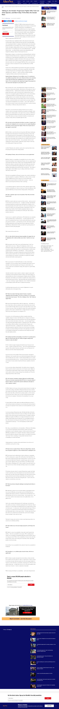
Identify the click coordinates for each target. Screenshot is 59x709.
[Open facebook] (52, 1)
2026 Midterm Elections (42, 2)
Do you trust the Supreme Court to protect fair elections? (27, 609)
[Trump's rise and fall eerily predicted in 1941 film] (43, 233)
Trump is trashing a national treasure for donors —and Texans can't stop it (51, 196)
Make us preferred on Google (21, 21)
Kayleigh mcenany (45, 246)
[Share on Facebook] (5, 21)
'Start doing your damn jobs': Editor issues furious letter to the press (51, 202)
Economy (35, 1)
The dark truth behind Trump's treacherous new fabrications (51, 226)
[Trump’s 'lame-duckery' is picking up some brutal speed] (54, 169)
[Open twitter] (53, 1)
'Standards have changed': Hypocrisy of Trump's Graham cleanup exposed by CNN (46, 153)
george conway (43, 245)
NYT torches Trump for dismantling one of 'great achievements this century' (51, 190)
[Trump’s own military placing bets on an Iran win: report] (54, 159)
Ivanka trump (46, 251)
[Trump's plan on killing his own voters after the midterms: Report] (43, 215)
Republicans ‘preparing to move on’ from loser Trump (45, 174)
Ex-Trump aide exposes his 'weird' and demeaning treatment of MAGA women (51, 18)
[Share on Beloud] (13, 21)
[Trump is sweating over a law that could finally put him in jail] (43, 185)
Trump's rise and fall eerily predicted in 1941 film (51, 232)
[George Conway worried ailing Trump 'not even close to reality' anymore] (54, 148)
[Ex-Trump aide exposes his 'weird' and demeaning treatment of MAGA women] (43, 19)
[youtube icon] (9, 629)
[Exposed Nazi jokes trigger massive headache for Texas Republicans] (43, 239)
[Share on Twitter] (7, 21)
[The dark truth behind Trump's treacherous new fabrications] (43, 227)
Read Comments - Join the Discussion (21, 619)
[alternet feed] (54, 2)
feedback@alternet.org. (27, 605)
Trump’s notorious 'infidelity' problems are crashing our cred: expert (45, 164)
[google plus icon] (6, 629)
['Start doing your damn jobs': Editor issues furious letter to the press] (43, 203)
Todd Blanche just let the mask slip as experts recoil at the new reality (52, 12)
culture (27, 1)
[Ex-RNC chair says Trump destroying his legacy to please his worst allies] (43, 25)
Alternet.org (8, 18)
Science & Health (18, 2)
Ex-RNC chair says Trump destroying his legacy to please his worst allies (51, 24)
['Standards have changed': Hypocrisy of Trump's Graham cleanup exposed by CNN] (54, 153)
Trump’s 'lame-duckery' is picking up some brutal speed (45, 169)
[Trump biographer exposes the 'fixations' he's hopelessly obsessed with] (33, 686)
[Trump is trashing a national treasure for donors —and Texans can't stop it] (43, 197)
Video (31, 1)
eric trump (50, 251)
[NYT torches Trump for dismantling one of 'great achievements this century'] (43, 191)
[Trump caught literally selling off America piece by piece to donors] (43, 221)
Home (3, 6)
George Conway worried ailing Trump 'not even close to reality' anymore (46, 147)
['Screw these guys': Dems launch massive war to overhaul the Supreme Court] (43, 209)
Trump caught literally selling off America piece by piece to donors (51, 220)
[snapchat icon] (11, 629)
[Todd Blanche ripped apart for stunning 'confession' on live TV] (33, 645)
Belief (24, 1)
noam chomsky (49, 245)
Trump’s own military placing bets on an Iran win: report (45, 158)
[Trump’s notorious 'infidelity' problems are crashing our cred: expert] (54, 164)
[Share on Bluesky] (11, 21)
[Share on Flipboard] (3, 21)
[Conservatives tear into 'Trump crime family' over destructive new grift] (33, 657)
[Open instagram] (7, 629)
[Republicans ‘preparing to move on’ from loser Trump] (54, 175)
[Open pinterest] (8, 629)
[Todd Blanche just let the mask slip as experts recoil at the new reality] (43, 12)
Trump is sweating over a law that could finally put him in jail (51, 184)
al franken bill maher (47, 250)
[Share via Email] (9, 21)
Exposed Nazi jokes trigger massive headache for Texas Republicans (51, 239)
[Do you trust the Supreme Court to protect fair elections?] (12, 611)
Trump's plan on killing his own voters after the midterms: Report (51, 214)
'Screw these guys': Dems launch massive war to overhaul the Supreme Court (51, 208)
